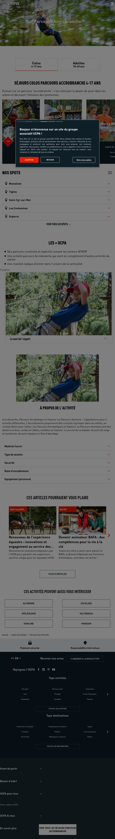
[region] (57, 144)
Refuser (50, 160)
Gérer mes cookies (84, 160)
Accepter (29, 160)
